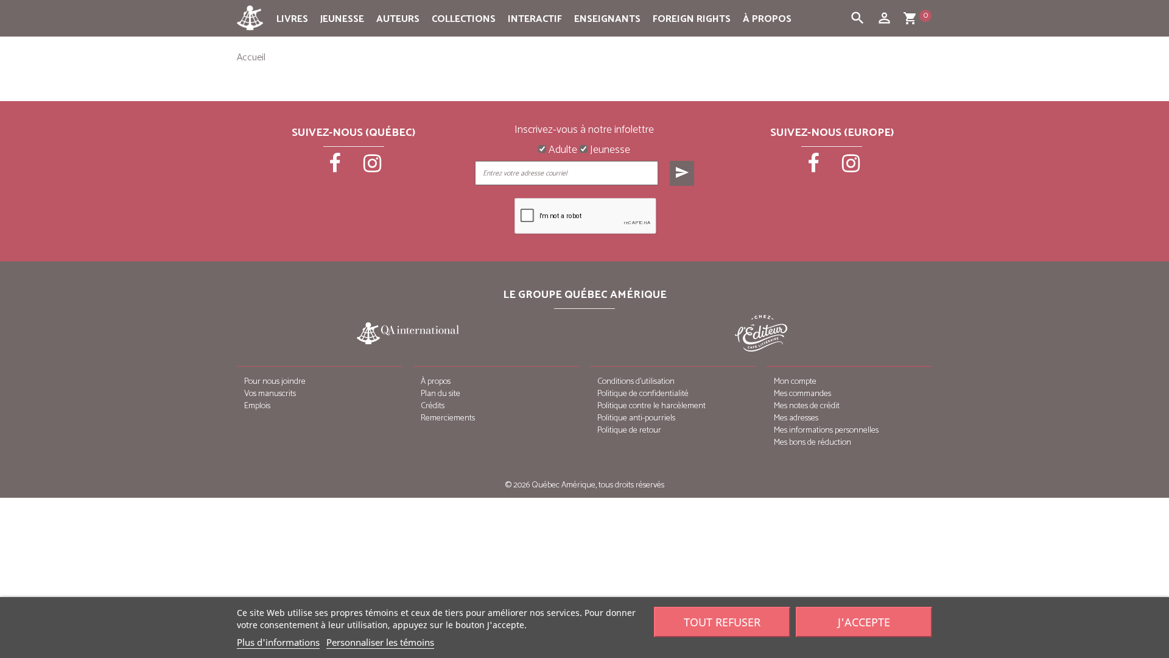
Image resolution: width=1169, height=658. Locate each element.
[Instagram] (372, 167)
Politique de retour (629, 430)
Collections (464, 19)
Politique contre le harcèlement (651, 406)
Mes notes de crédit (807, 406)
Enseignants (607, 19)
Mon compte (795, 382)
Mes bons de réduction (812, 443)
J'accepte (864, 622)
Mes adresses (796, 418)
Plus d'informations (278, 642)
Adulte (561, 150)
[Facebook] (336, 167)
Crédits (432, 406)
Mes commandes (802, 394)
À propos (767, 19)
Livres (292, 19)
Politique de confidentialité (643, 394)
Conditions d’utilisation (636, 382)
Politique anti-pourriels (636, 418)
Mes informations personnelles (826, 430)
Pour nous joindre (275, 382)
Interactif (535, 19)
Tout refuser (722, 622)
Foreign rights (692, 19)
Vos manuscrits (270, 394)
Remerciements (448, 418)
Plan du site (440, 394)
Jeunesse (342, 19)
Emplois (257, 406)
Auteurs (398, 19)
